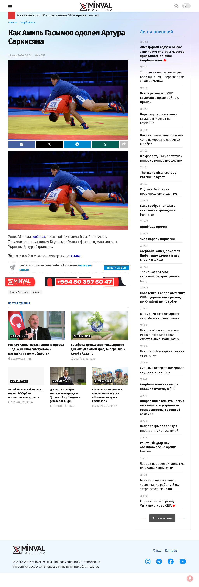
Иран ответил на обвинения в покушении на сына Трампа (64, 15)
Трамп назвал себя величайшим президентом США (160, 276)
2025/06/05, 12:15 (84, 358)
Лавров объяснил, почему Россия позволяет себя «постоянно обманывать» (159, 334)
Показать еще (162, 518)
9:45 (144, 395)
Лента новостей (156, 31)
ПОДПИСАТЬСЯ (116, 267)
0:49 (144, 496)
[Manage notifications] (190, 578)
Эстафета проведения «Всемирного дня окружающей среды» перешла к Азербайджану (98, 349)
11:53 (144, 67)
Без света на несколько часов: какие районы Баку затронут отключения (159, 484)
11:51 (144, 88)
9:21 (144, 458)
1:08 (144, 475)
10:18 (145, 308)
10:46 (145, 221)
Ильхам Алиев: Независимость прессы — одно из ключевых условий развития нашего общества (36, 349)
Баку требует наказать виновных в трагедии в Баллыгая (157, 210)
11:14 (144, 167)
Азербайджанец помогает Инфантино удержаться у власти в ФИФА (160, 255)
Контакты (171, 550)
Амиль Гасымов (19, 292)
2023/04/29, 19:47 (105, 406)
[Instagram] (147, 561)
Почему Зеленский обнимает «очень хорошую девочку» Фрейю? (161, 139)
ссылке (75, 255)
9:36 (144, 437)
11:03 (145, 184)
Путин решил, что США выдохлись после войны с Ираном (159, 98)
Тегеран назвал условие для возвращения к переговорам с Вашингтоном (162, 77)
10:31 (145, 246)
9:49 (144, 379)
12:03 (145, 42)
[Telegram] (159, 561)
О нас (157, 550)
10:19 (145, 287)
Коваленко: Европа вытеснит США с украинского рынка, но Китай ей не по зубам (162, 297)
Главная (12, 22)
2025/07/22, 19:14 (21, 358)
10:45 (145, 233)
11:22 (144, 150)
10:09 (145, 325)
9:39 (144, 421)
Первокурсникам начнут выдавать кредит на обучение (158, 119)
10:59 (145, 200)
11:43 (144, 109)
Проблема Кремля (154, 227)
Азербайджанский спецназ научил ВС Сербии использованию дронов (25, 393)
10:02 (145, 362)
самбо (37, 292)
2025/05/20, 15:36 (21, 402)
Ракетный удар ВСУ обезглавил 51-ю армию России (158, 447)
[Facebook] (171, 561)
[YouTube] (182, 561)
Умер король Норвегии (157, 239)
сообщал (38, 236)
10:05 (145, 346)
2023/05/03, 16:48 (63, 406)
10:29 (145, 267)
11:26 (145, 130)
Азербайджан (28, 22)
